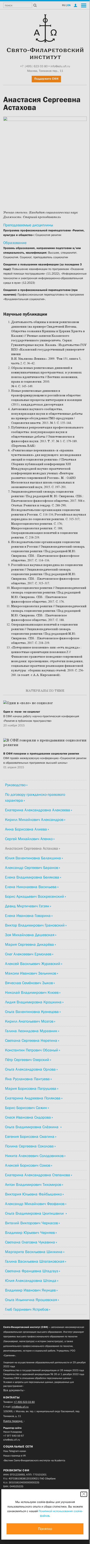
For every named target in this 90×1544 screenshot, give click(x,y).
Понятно (45, 1529)
